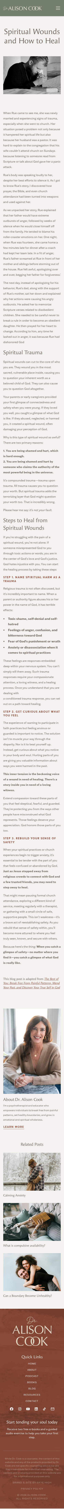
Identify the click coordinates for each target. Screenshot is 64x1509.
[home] (22, 8)
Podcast (32, 1376)
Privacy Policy (32, 1488)
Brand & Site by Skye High (32, 1482)
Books (32, 1382)
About (32, 1369)
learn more (13, 1127)
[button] (57, 8)
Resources (32, 1394)
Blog (32, 1388)
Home (32, 1363)
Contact (32, 1401)
